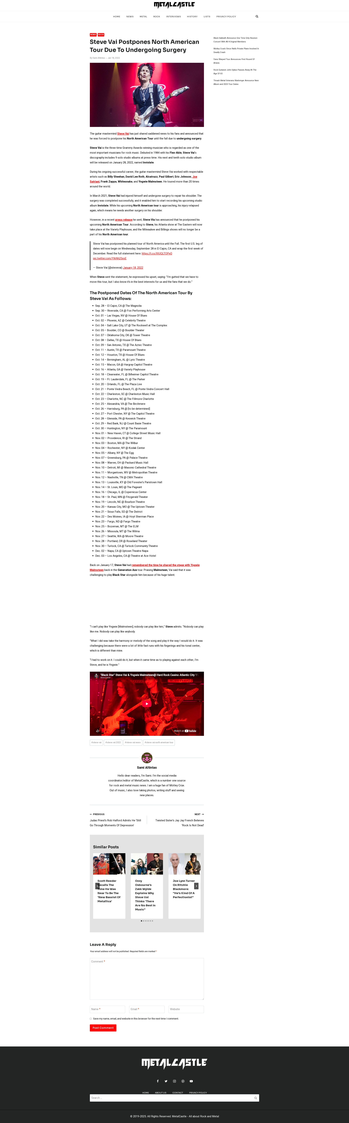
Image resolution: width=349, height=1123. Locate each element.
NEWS (130, 16)
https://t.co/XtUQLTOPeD (157, 253)
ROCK (156, 16)
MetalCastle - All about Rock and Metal (195, 1116)
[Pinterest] (183, 1081)
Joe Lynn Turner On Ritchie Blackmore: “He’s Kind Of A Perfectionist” (184, 889)
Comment (98, 962)
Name (95, 1009)
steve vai (96, 742)
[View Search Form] (257, 16)
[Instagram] (174, 1081)
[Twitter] (166, 1081)
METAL (143, 16)
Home (116, 16)
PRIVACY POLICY (226, 16)
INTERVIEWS (173, 16)
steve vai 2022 (113, 742)
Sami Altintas (99, 58)
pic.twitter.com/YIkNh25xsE (110, 258)
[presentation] (109, 864)
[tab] (141, 921)
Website (175, 1009)
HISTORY (192, 16)
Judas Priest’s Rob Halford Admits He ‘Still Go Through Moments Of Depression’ (115, 820)
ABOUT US (160, 1092)
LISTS (207, 16)
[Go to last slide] (97, 886)
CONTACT (177, 1092)
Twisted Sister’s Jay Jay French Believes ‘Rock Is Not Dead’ (179, 820)
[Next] (196, 886)
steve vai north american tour (159, 742)
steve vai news (133, 742)
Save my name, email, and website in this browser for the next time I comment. (136, 1018)
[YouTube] (191, 1081)
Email (135, 1009)
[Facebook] (158, 1081)
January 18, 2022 (133, 268)
